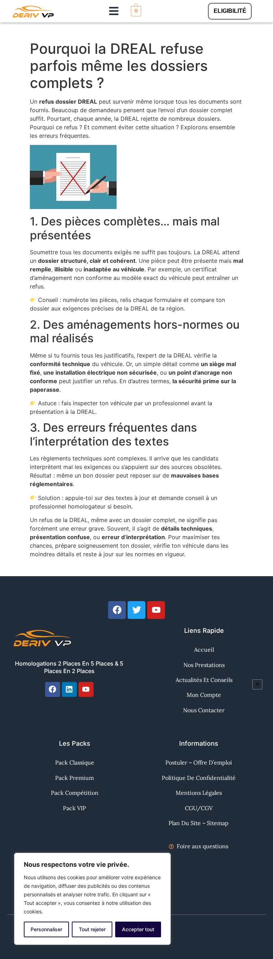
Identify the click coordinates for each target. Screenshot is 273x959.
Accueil (204, 649)
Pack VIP (74, 808)
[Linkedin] (69, 689)
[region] (92, 899)
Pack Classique (74, 762)
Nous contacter (204, 710)
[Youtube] (86, 689)
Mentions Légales (199, 792)
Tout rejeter (92, 929)
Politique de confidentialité (199, 777)
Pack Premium (74, 777)
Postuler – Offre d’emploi (198, 762)
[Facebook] (52, 689)
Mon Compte (204, 694)
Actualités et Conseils (204, 679)
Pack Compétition (74, 792)
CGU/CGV (199, 808)
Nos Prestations (204, 664)
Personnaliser (46, 929)
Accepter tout (138, 929)
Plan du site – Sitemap (198, 823)
